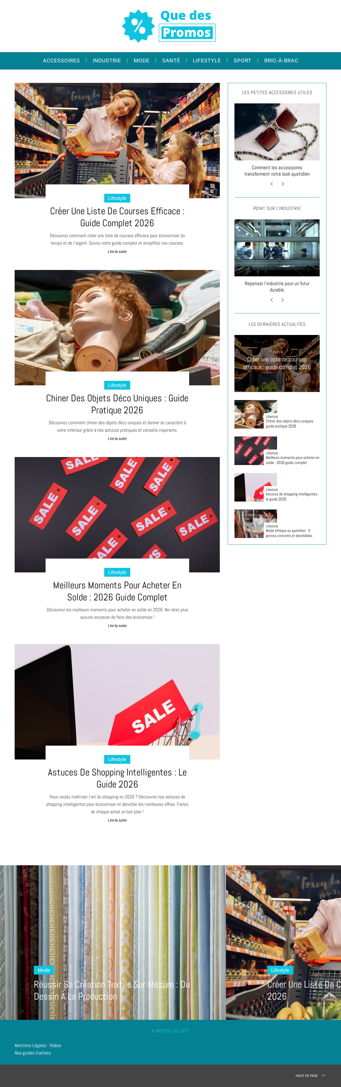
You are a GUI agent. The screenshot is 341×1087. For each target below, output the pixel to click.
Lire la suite (117, 251)
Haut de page (307, 1076)
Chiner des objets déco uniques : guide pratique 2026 (117, 404)
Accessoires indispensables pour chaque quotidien (308, 170)
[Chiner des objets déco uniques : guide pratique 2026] (117, 327)
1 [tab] (313, 939)
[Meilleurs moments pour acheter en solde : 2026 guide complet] (117, 514)
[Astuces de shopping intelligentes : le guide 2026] (117, 701)
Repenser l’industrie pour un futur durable (239, 286)
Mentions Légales (30, 1045)
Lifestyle (117, 198)
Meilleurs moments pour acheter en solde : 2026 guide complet (117, 591)
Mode (44, 970)
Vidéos (55, 1045)
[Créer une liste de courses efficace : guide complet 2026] (117, 140)
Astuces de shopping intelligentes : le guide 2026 (117, 778)
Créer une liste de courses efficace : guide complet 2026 (117, 217)
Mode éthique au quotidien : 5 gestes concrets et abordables (289, 533)
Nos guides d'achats (33, 1053)
